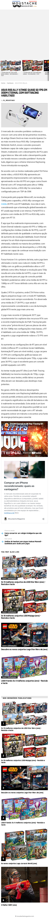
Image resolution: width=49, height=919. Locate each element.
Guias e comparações (9, 578)
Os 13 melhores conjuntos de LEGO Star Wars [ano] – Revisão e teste (23, 583)
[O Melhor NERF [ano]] (24, 885)
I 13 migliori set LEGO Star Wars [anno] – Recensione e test (9, 74)
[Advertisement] (24, 34)
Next (48, 70)
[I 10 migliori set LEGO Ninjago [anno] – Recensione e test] (32, 65)
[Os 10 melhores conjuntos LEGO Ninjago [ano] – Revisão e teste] (24, 601)
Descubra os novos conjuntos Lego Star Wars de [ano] (24, 649)
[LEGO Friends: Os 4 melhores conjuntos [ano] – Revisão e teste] (24, 666)
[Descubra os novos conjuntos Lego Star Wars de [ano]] (24, 635)
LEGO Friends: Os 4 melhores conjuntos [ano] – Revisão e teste (24, 682)
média (4, 204)
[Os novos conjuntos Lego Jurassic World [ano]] (24, 844)
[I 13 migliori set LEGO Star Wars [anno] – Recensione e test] (10, 65)
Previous (1, 70)
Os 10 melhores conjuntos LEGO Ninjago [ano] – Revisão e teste (21, 616)
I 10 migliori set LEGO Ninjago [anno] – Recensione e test (32, 73)
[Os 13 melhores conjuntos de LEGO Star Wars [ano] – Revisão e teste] (24, 567)
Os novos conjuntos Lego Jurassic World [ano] (19, 863)
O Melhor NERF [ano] (9, 905)
